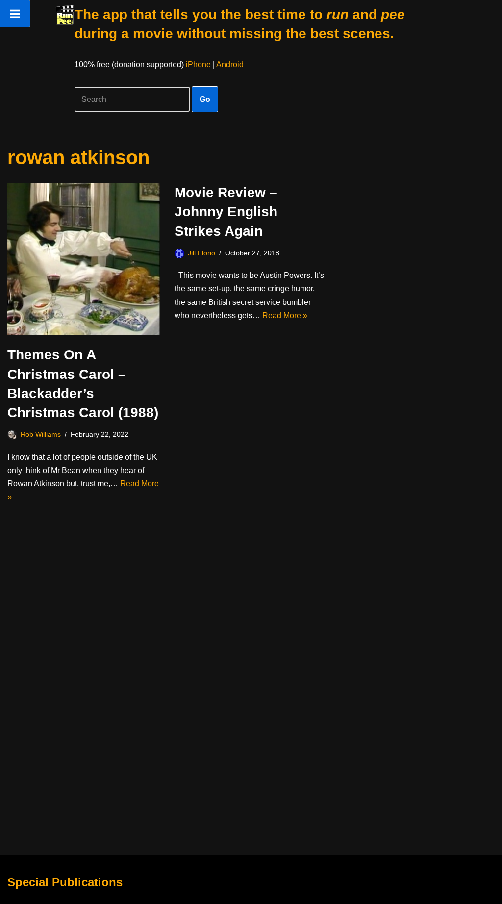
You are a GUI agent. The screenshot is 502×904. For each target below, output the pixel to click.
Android (230, 64)
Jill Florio (201, 253)
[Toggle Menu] (15, 13)
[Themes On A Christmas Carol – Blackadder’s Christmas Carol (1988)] (83, 259)
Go (205, 99)
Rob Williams (41, 434)
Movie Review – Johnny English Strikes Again (226, 211)
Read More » (284, 315)
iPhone (198, 64)
